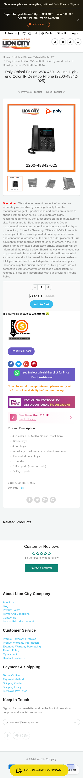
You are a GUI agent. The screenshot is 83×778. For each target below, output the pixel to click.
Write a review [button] (41, 568)
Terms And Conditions (16, 613)
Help (35, 33)
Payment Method (13, 679)
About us (8, 602)
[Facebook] (19, 33)
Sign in (74, 4)
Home (6, 57)
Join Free (60, 4)
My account (10, 654)
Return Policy (11, 650)
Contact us (9, 617)
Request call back (21, 351)
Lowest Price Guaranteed (18, 621)
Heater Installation (14, 658)
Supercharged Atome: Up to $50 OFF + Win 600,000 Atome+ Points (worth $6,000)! (38, 16)
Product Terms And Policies (19, 638)
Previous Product (31, 91)
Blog (5, 606)
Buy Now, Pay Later (15, 690)
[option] (41, 138)
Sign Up (62, 33)
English (49, 33)
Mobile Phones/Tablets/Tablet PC (34, 57)
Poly (21, 487)
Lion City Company (46, 759)
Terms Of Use (11, 675)
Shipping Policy (12, 687)
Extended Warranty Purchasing (22, 646)
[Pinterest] (17, 735)
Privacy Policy (11, 609)
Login (74, 33)
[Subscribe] (75, 722)
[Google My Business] (23, 33)
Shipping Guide (12, 683)
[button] (41, 417)
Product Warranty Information (21, 642)
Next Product (54, 91)
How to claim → (38, 24)
